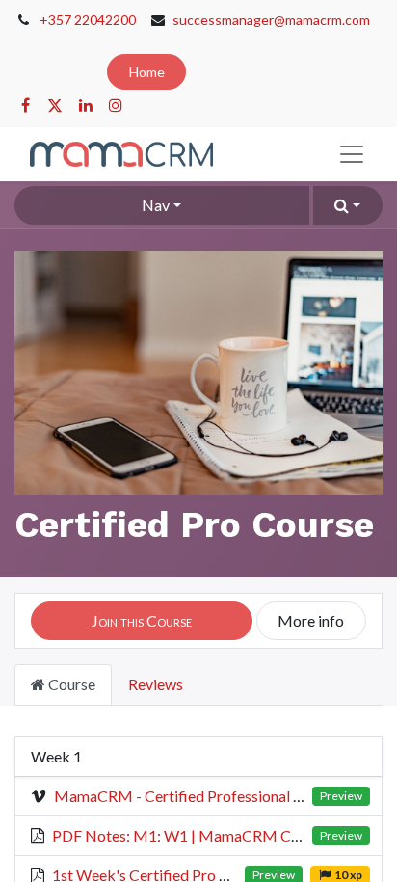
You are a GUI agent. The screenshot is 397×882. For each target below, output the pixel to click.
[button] (348, 205)
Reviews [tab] (155, 684)
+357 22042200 (88, 20)
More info (311, 620)
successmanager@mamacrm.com (271, 20)
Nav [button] (156, 205)
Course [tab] (70, 684)
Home (147, 72)
